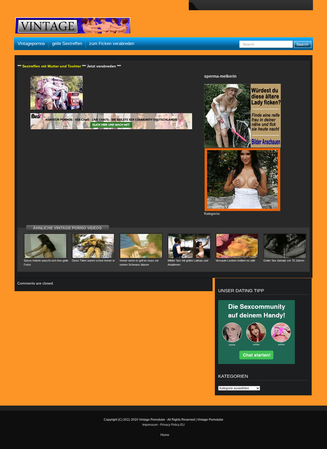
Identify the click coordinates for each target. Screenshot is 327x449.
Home (164, 435)
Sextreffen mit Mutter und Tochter (51, 66)
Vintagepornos (31, 43)
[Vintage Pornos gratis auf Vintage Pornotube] (72, 26)
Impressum (150, 425)
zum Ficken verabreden (111, 43)
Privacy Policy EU (172, 425)
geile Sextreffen (67, 43)
